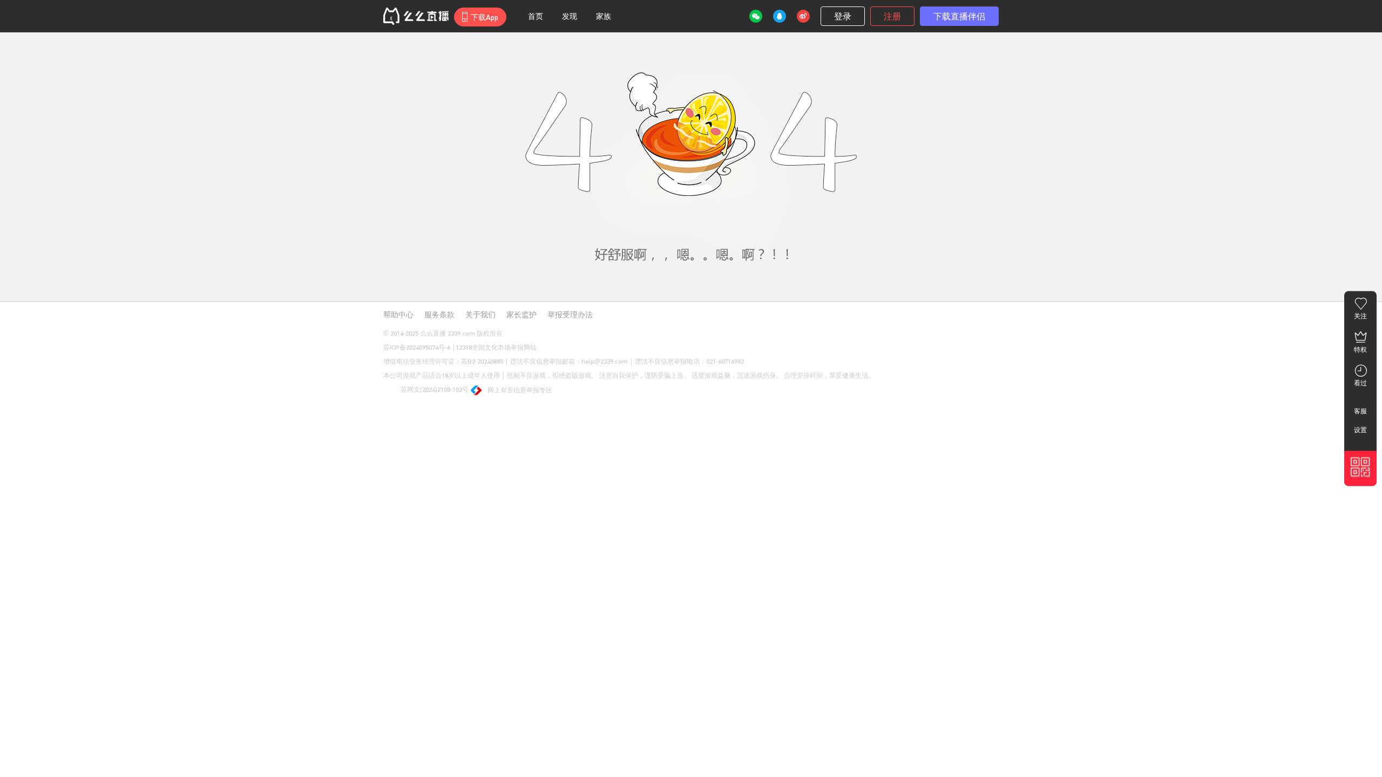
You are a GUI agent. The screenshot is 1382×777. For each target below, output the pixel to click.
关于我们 (480, 314)
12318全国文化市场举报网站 (496, 347)
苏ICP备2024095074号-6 (416, 347)
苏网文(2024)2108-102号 (434, 389)
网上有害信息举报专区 (519, 390)
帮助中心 (398, 314)
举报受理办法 (570, 314)
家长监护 (521, 314)
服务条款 (439, 314)
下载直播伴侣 (959, 16)
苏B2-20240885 (482, 361)
